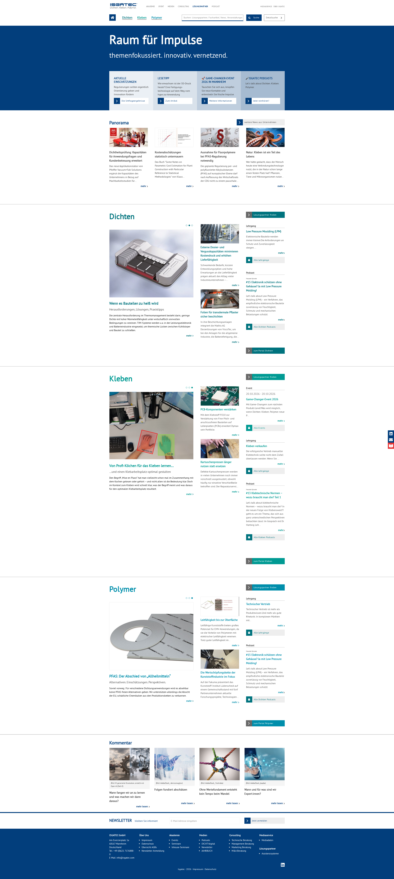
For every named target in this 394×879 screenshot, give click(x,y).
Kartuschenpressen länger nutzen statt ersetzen (216, 464)
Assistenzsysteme (270, 853)
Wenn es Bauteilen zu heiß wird (133, 465)
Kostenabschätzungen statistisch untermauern (169, 154)
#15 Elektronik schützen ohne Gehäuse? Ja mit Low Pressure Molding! (264, 286)
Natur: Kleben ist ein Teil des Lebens (263, 154)
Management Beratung (243, 843)
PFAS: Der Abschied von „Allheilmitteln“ (140, 303)
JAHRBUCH (207, 850)
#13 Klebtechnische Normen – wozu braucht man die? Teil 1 (264, 495)
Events (175, 840)
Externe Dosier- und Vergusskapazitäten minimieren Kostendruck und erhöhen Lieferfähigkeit (219, 253)
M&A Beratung (239, 850)
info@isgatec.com (125, 857)
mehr (144, 186)
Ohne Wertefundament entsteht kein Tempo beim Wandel (218, 791)
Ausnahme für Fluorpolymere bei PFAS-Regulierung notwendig (218, 156)
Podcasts (206, 840)
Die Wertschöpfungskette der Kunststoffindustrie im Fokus (218, 674)
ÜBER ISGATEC (279, 6)
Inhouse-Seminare (180, 847)
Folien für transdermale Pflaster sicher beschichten (219, 314)
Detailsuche (272, 17)
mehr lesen (142, 806)
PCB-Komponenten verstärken (218, 409)
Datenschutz (148, 843)
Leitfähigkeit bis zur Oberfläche (219, 620)
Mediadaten (267, 840)
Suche (256, 17)
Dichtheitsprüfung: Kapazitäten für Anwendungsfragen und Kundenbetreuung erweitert (127, 156)
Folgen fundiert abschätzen (170, 789)
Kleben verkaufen (256, 446)
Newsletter (207, 847)
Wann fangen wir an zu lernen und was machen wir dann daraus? (127, 797)
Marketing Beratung (241, 847)
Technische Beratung (242, 840)
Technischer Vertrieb (258, 604)
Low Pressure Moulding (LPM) (263, 231)
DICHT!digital (208, 843)
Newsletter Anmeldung (153, 850)
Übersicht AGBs (149, 847)
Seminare (176, 843)
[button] (186, 225)
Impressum (147, 840)
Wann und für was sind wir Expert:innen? (260, 791)
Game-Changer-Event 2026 (262, 399)
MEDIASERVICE (266, 6)
